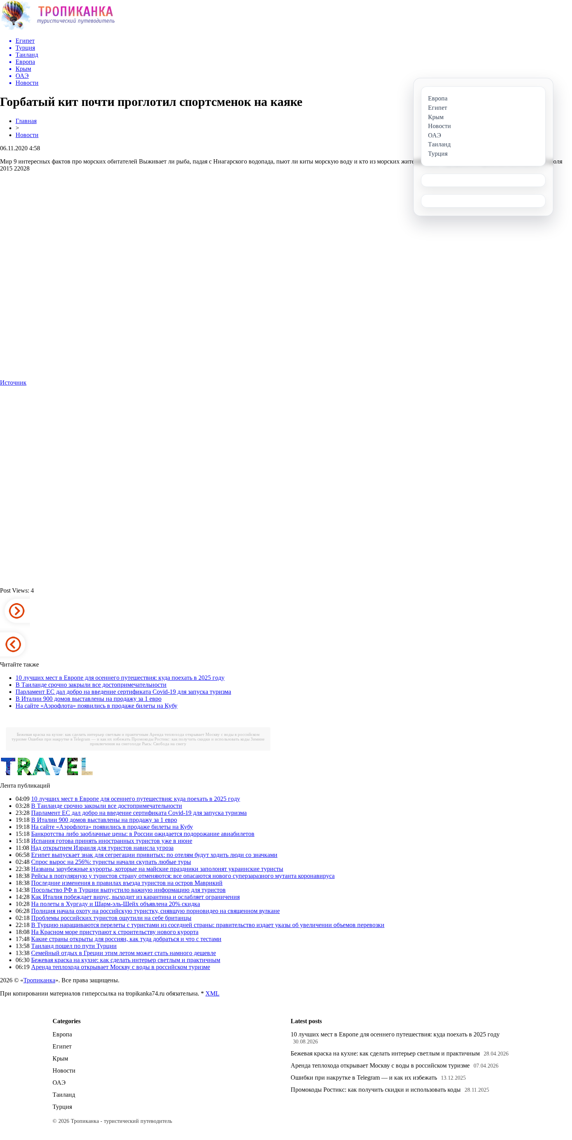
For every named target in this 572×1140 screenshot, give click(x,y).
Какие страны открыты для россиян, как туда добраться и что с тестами (126, 939)
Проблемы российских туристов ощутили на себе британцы (111, 918)
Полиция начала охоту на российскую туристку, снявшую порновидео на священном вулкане (155, 911)
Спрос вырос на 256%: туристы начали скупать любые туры (111, 862)
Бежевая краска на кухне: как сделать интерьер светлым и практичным (82, 734)
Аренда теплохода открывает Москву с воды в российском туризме (120, 967)
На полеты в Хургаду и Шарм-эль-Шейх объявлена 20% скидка (115, 904)
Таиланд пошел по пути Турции (74, 946)
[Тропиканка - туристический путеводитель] (57, 29)
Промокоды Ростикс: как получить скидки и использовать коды (190, 739)
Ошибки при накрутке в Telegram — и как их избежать (79, 739)
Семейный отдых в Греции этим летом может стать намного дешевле (123, 953)
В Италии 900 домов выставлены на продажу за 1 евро (88, 698)
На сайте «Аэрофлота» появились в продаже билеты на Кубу (96, 705)
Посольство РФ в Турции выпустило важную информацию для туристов (128, 890)
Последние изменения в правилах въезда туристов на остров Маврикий (127, 883)
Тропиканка (39, 980)
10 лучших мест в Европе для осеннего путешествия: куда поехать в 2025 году (120, 677)
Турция (62, 1106)
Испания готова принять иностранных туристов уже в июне (111, 840)
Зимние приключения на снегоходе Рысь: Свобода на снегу (177, 741)
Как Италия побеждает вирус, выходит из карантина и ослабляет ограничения (135, 897)
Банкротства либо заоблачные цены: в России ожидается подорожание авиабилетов (142, 833)
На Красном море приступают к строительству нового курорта (114, 932)
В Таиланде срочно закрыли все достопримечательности (91, 684)
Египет (62, 1046)
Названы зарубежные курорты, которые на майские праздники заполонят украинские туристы (157, 869)
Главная (26, 121)
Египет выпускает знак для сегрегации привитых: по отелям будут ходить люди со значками (154, 854)
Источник (13, 382)
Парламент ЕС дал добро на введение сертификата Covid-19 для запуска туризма (123, 691)
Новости (27, 135)
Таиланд (64, 1094)
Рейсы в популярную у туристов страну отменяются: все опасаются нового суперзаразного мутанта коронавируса (183, 876)
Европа (62, 1034)
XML (212, 993)
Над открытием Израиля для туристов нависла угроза (102, 847)
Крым (60, 1058)
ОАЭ (59, 1082)
